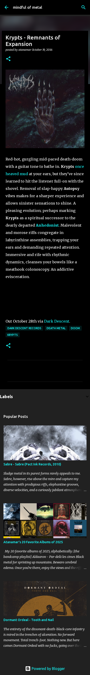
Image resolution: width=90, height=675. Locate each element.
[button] (8, 59)
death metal (56, 328)
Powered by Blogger (48, 669)
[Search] (83, 7)
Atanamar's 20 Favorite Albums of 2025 (33, 542)
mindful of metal (27, 7)
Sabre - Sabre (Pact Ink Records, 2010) (32, 464)
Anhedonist (47, 225)
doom (75, 328)
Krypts (12, 334)
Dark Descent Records (24, 328)
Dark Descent (56, 321)
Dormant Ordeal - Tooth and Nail (28, 620)
